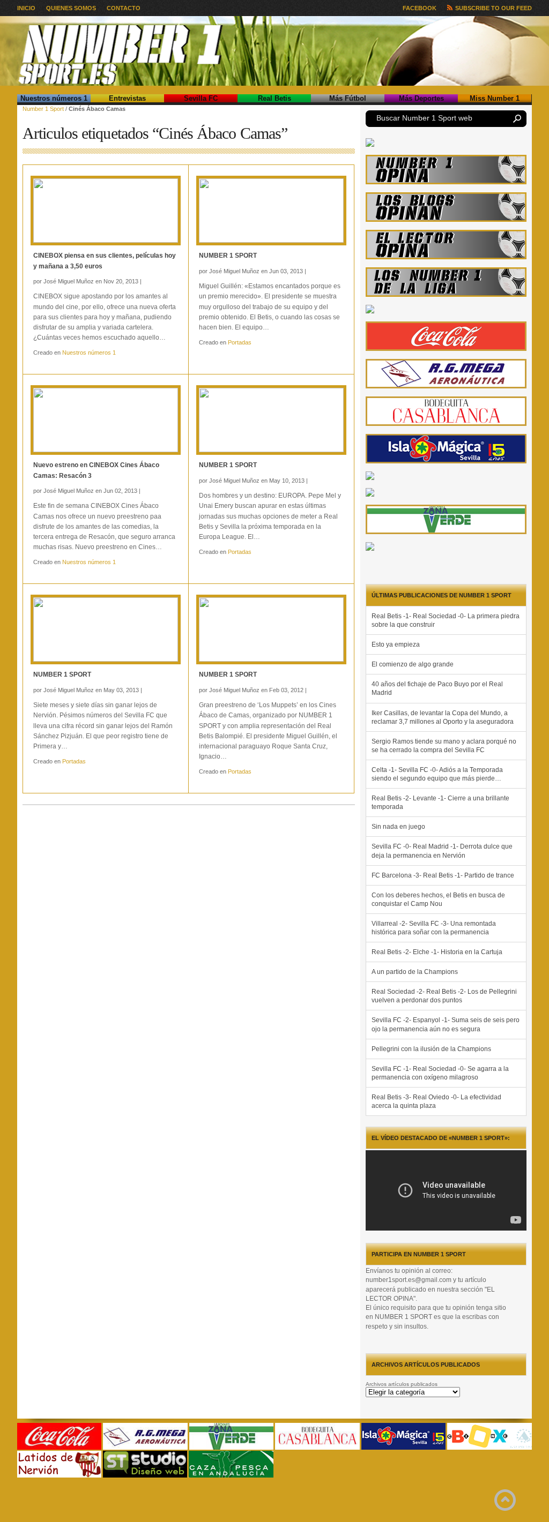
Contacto (123, 8)
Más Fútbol (347, 98)
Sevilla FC (201, 98)
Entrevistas (127, 98)
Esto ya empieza (396, 644)
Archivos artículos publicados (401, 1384)
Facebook (419, 8)
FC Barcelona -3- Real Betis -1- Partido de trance (443, 875)
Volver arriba (505, 1500)
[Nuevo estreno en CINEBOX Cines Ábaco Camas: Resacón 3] (106, 420)
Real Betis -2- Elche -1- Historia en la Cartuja (437, 952)
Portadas (239, 342)
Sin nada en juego (398, 826)
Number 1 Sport (43, 109)
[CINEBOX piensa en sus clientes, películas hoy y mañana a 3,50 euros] (106, 210)
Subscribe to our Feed (493, 8)
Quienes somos (71, 8)
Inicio (26, 8)
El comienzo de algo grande (413, 664)
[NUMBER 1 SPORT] (271, 210)
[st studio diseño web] (145, 1476)
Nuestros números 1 (53, 98)
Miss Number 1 (495, 98)
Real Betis (274, 98)
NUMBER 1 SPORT (228, 255)
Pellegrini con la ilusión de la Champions (431, 1049)
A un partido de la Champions (415, 972)
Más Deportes (421, 98)
